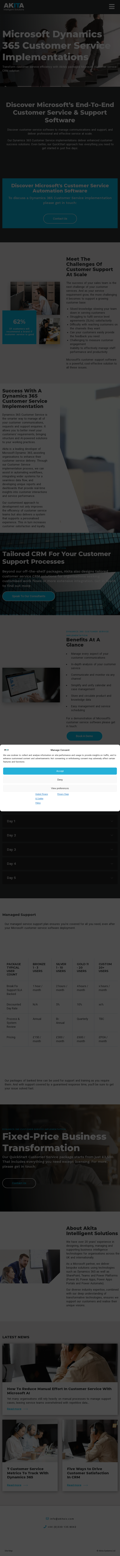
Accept (60, 771)
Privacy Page (63, 794)
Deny (60, 779)
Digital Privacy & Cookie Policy (41, 798)
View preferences (60, 788)
